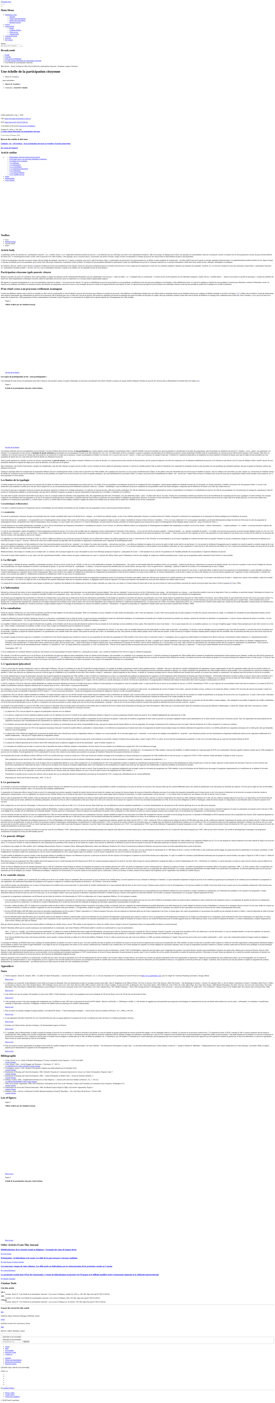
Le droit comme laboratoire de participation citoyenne (23, 61)
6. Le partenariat (15, 171)
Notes (7, 176)
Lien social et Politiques (13, 59)
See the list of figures (12, 372)
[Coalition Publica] (7, 1388)
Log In (7, 24)
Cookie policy (10, 1395)
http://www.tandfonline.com (151, 976)
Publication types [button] (11, 15)
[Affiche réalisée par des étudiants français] (25, 369)
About (12, 26)
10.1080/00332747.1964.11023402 (17, 1066)
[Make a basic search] (2, 4)
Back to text (9, 979)
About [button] (7, 26)
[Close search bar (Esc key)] (4, 4)
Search (3, 43)
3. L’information (15, 165)
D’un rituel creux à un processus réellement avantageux (28, 159)
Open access (13, 32)
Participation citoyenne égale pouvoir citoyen (24, 157)
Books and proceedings (17, 20)
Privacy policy (10, 1393)
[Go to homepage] (6, 2)
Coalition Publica (15, 30)
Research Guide (10, 1352)
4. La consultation (15, 167)
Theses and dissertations (17, 19)
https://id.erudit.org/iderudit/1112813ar (18, 119)
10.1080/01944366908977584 (15, 1082)
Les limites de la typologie (18, 161)
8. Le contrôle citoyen (16, 174)
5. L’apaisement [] (18, 169)
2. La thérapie (14, 163)
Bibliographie (9, 178)
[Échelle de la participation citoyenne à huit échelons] (28, 444)
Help (6, 1348)
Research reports (15, 22)
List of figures (10, 180)
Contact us (8, 1354)
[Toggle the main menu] (2, 6)
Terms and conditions (12, 1397)
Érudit (11, 28)
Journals (12, 17)
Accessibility (9, 1350)
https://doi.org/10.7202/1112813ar (16, 122)
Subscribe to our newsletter (12, 1339)
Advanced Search (11, 36)
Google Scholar (10, 1062)
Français (8, 38)
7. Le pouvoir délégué (16, 172)
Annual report (14, 34)
